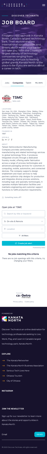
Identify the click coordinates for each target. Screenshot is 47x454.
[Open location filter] (42, 229)
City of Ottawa (13, 381)
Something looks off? (13, 197)
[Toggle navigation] (43, 5)
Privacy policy (18, 302)
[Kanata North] (23, 318)
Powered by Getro (39, 247)
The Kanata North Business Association (25, 366)
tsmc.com (16, 101)
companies (18, 83)
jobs (7, 83)
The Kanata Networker (18, 360)
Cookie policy (29, 302)
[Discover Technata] (15, 5)
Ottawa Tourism (14, 376)
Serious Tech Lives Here (18, 371)
